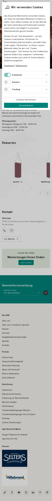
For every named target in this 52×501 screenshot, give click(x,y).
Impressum (9, 65)
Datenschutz (21, 65)
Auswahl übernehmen (26, 99)
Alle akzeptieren (26, 105)
